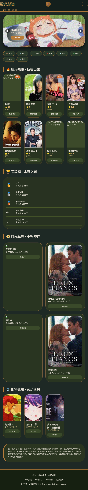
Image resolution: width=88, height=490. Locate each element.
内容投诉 (59, 479)
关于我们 (28, 479)
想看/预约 (12, 114)
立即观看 (17, 38)
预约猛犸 (12, 431)
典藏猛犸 (23, 257)
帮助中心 (38, 479)
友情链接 (49, 479)
